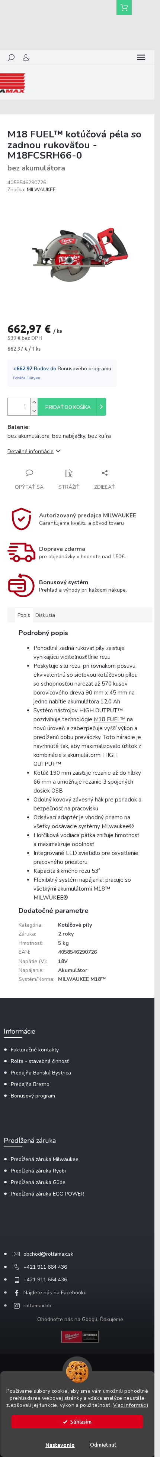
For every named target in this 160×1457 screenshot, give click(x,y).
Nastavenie (60, 1444)
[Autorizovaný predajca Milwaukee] (80, 1336)
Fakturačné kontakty (35, 1049)
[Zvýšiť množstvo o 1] (34, 402)
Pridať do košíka (68, 407)
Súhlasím (81, 1421)
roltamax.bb (37, 1305)
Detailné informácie (30, 451)
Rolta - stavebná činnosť (40, 1061)
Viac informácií (130, 1405)
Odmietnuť (103, 1444)
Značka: (31, 189)
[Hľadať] (11, 58)
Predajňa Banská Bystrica (41, 1072)
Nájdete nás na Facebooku (55, 1292)
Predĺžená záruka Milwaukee (45, 1159)
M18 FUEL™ (109, 719)
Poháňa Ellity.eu (26, 378)
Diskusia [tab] (45, 615)
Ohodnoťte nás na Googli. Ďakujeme (80, 1319)
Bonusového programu (84, 368)
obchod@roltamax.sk (48, 1254)
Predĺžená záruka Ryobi (38, 1170)
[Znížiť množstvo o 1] (34, 411)
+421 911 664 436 (45, 1267)
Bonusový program (33, 1095)
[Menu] (141, 57)
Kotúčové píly (75, 924)
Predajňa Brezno (30, 1084)
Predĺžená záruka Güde (38, 1182)
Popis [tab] (23, 615)
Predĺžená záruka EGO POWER (47, 1193)
